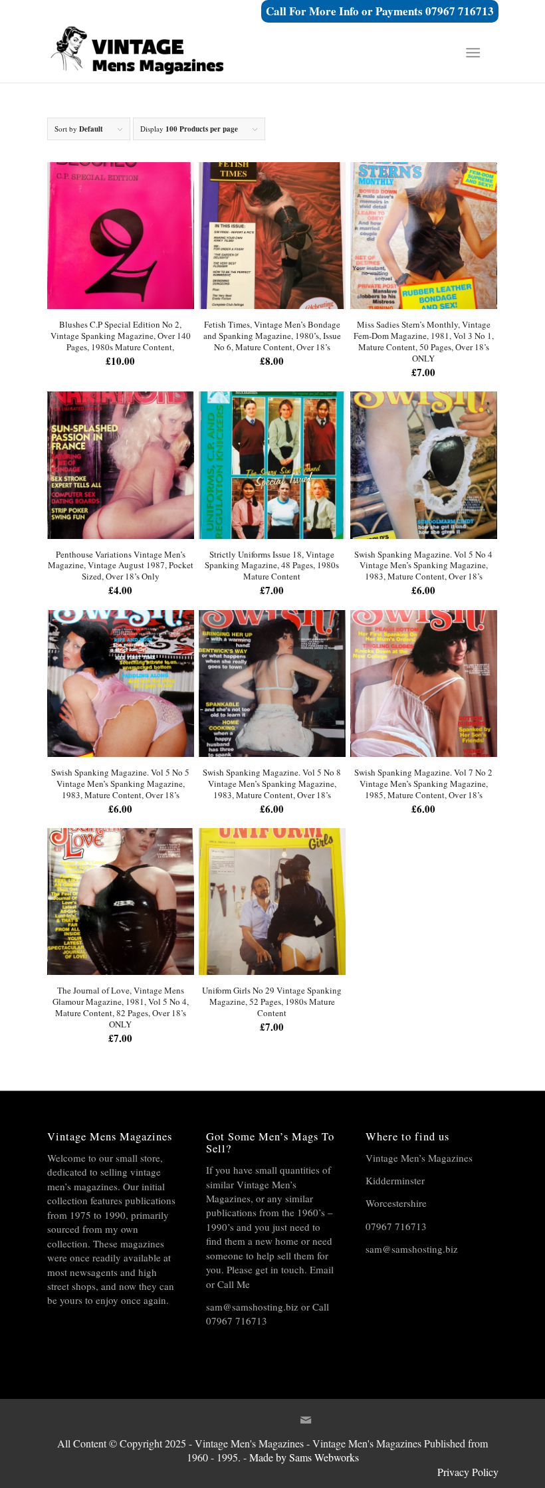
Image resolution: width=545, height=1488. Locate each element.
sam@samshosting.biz (252, 1306)
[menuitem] (475, 52)
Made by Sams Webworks (304, 1457)
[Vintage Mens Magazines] (147, 52)
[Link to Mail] (306, 1426)
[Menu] (473, 52)
